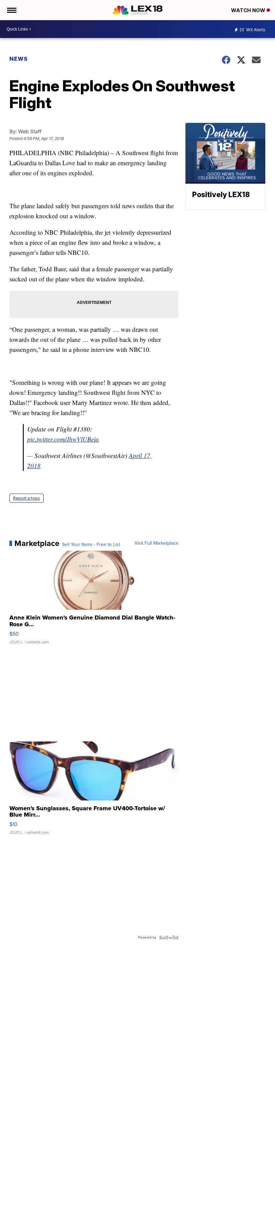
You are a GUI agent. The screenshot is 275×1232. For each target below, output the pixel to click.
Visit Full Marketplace (156, 543)
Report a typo (26, 498)
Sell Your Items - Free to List (91, 544)
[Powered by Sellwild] (168, 937)
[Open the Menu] (11, 10)
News (18, 58)
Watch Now (249, 10)
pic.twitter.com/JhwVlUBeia (63, 439)
